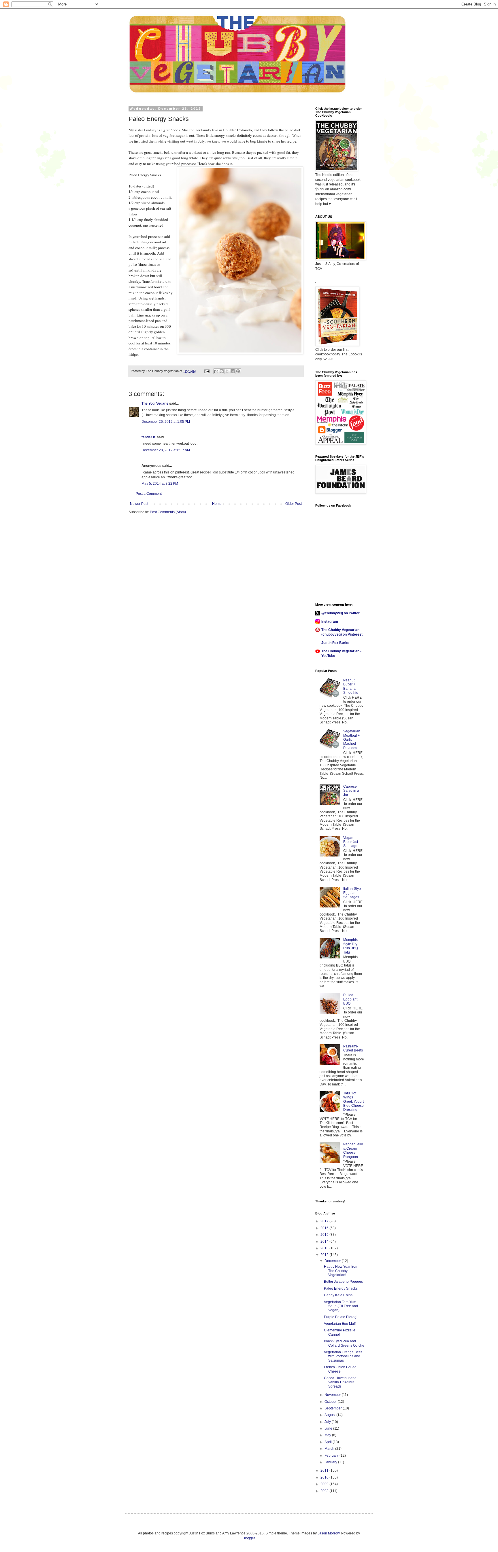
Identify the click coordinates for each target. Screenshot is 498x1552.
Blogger (249, 1538)
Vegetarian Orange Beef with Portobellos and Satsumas (343, 1356)
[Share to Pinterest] (238, 371)
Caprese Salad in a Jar (351, 790)
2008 (324, 1491)
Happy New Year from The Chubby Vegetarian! (341, 1271)
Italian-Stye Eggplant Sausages (352, 893)
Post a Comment (149, 494)
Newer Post (139, 504)
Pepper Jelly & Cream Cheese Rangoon (353, 1150)
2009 (324, 1484)
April (329, 1442)
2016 (324, 1228)
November (333, 1395)
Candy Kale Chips (338, 1295)
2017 (324, 1221)
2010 (324, 1477)
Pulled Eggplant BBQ (350, 999)
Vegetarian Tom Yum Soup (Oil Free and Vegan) (341, 1306)
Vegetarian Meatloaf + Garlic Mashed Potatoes (351, 739)
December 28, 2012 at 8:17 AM (166, 450)
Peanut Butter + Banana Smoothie (350, 686)
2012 (324, 1255)
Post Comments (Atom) (168, 512)
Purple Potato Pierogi (340, 1317)
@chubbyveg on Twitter (340, 613)
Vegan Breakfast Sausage (350, 842)
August (330, 1415)
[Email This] (216, 371)
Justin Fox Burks (335, 643)
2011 (324, 1470)
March (330, 1449)
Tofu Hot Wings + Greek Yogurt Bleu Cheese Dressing (353, 1101)
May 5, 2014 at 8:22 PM (160, 484)
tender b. (149, 437)
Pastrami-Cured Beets (353, 1048)
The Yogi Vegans (155, 403)
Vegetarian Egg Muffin (341, 1324)
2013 (324, 1248)
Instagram (329, 621)
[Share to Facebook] (232, 371)
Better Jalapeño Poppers (343, 1282)
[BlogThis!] (222, 371)
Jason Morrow (328, 1533)
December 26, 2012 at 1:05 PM (166, 422)
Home (217, 504)
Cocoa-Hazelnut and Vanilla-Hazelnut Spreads (340, 1382)
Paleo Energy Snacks (341, 1288)
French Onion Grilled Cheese (340, 1369)
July (328, 1422)
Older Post (293, 504)
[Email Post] (206, 371)
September (334, 1408)
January (331, 1462)
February (332, 1456)
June (329, 1428)
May (328, 1435)
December (333, 1261)
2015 (324, 1235)
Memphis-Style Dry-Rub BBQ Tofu (351, 946)
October (331, 1402)
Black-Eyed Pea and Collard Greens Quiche (344, 1343)
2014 (324, 1242)
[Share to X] (227, 371)
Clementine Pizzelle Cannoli (339, 1332)
